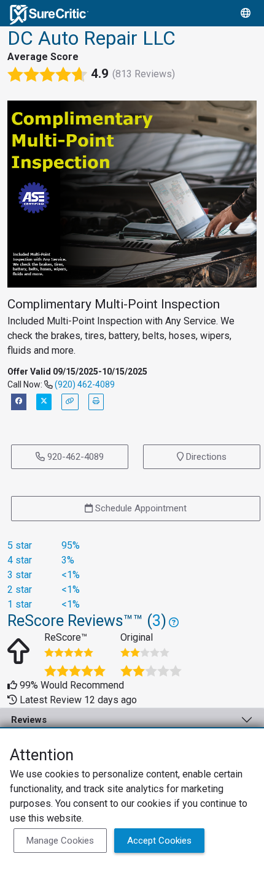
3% (67, 560)
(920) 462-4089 (85, 384)
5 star (19, 545)
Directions (205, 456)
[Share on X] (44, 402)
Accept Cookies (159, 840)
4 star (19, 560)
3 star (19, 575)
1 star (19, 604)
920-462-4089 (74, 456)
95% (70, 545)
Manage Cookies (60, 840)
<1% (70, 575)
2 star (19, 589)
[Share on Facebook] (18, 402)
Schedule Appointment (140, 508)
